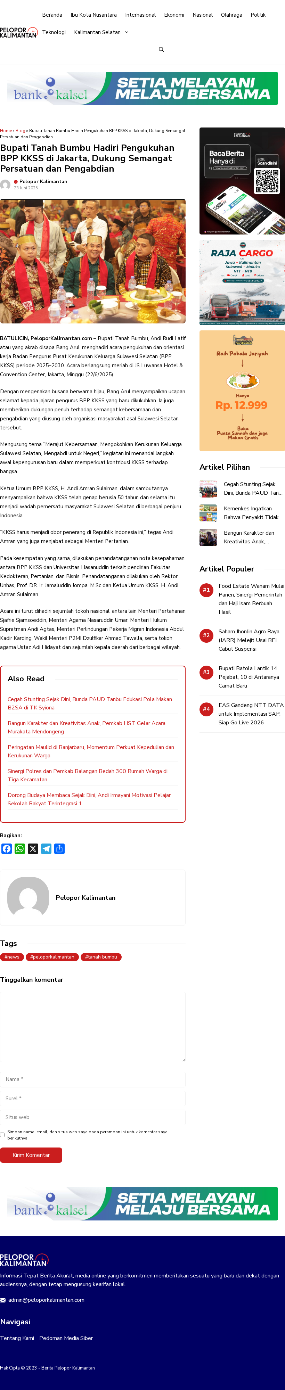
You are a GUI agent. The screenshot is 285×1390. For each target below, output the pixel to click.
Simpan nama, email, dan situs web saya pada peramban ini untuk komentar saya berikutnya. (87, 1135)
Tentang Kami (17, 1338)
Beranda (52, 14)
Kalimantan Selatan (97, 32)
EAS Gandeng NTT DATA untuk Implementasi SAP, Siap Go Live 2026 (251, 713)
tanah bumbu (102, 957)
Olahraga (231, 14)
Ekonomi (174, 14)
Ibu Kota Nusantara (94, 14)
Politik (258, 14)
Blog (20, 130)
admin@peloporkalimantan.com (46, 1300)
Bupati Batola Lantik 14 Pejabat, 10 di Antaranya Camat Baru (249, 677)
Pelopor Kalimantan (43, 181)
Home (6, 130)
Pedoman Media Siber (66, 1338)
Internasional (140, 14)
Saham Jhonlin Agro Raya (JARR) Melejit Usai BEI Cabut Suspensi (249, 640)
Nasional (203, 14)
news (13, 957)
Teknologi (54, 32)
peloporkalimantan (53, 957)
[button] (161, 49)
